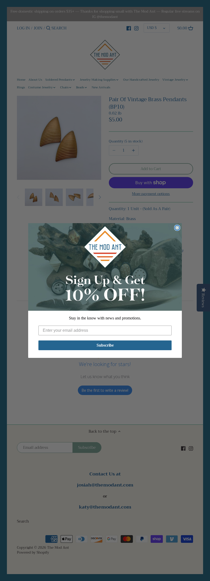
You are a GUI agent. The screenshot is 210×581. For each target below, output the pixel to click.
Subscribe (105, 345)
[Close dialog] (177, 227)
